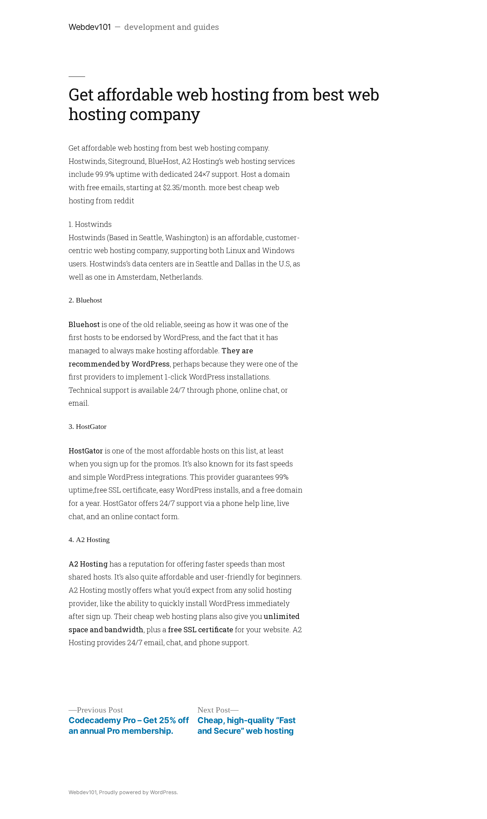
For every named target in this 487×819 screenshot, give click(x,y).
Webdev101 (90, 27)
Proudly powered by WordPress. (138, 792)
